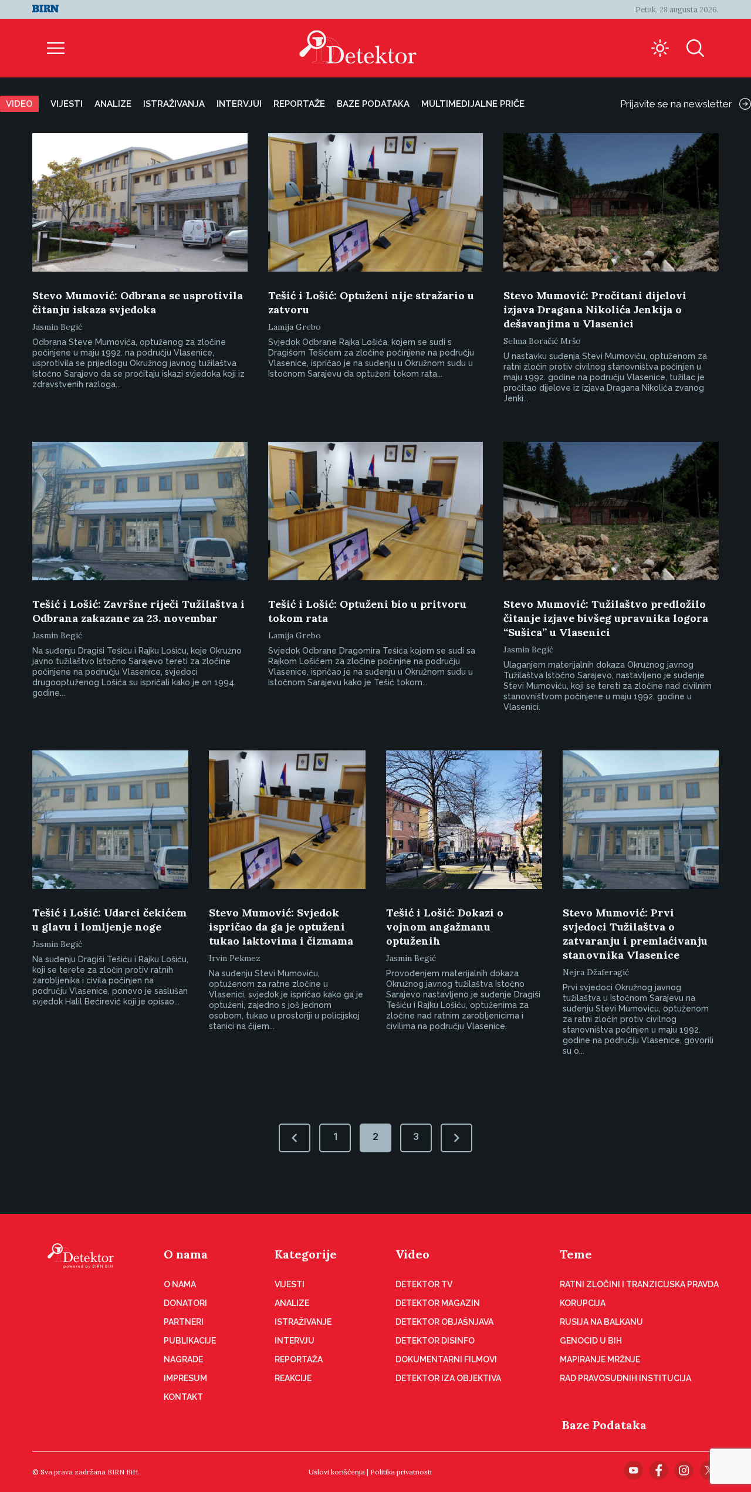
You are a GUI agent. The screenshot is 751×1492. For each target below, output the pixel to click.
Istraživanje (303, 1322)
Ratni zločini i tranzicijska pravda (639, 1284)
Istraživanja (174, 104)
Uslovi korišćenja (337, 1471)
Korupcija (582, 1303)
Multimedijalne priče (473, 104)
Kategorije (306, 1254)
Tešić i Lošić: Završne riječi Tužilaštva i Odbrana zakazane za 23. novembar (138, 611)
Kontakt (183, 1397)
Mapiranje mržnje (600, 1359)
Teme (576, 1254)
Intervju (294, 1340)
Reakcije (293, 1378)
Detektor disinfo (435, 1340)
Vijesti (66, 104)
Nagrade (183, 1359)
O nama (186, 1254)
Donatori (185, 1303)
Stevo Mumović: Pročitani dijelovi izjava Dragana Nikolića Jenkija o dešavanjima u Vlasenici (594, 309)
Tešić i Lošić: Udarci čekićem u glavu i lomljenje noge (109, 919)
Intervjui (239, 104)
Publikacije (190, 1340)
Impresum (185, 1378)
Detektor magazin (437, 1303)
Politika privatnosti (401, 1471)
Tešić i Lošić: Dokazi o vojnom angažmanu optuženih (444, 927)
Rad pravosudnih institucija (625, 1378)
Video (19, 104)
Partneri (184, 1322)
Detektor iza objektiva (448, 1378)
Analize (112, 104)
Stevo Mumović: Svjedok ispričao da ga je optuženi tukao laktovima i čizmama (281, 927)
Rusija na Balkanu (601, 1322)
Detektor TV (423, 1284)
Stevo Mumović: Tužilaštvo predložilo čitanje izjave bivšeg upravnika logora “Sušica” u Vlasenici (605, 618)
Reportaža (299, 1359)
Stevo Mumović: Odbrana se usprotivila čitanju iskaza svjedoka (137, 302)
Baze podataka (373, 104)
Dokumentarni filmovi (446, 1359)
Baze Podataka (604, 1424)
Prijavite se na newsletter (676, 104)
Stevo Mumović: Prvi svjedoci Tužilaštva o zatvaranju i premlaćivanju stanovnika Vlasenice (635, 934)
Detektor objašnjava (444, 1322)
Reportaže (299, 104)
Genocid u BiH (591, 1340)
